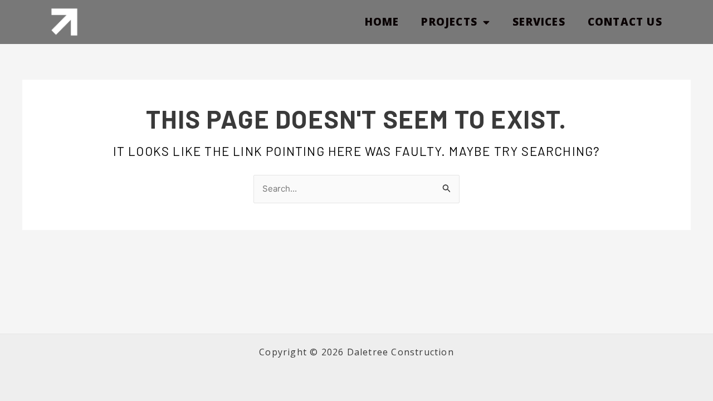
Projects (449, 21)
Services (538, 21)
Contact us (625, 21)
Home (382, 21)
